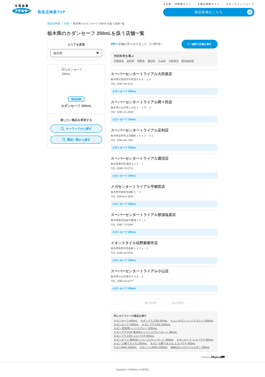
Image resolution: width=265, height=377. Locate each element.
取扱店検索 (53, 23)
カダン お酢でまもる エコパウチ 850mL (173, 343)
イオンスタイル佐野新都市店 (134, 243)
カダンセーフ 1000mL (126, 324)
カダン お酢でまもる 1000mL (130, 343)
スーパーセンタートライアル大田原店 (141, 74)
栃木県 (58, 53)
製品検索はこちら (209, 12)
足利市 (130, 60)
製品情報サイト (210, 4)
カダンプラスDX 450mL (154, 320)
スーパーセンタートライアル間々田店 (141, 102)
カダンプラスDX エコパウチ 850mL (134, 335)
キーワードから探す (79, 128)
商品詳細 (76, 99)
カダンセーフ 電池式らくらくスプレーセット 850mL (144, 339)
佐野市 (141, 60)
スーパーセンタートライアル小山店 (140, 271)
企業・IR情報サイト (178, 4)
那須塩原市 (188, 60)
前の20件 (151, 302)
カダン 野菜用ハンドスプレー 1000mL (135, 328)
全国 (66, 23)
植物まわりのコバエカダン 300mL (190, 347)
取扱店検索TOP (51, 12)
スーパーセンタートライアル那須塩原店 (143, 215)
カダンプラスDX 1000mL (156, 324)
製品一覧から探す (78, 139)
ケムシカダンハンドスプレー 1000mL (192, 320)
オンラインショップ (241, 4)
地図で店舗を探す (201, 44)
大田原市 (174, 60)
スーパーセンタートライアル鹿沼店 (140, 158)
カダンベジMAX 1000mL (154, 347)
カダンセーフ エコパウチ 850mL (195, 339)
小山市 (162, 60)
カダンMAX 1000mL (125, 347)
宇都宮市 (119, 60)
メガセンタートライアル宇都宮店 (138, 186)
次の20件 (178, 302)
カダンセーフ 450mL (126, 320)
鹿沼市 (151, 60)
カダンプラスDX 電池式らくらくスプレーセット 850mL (145, 332)
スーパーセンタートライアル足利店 (140, 130)
